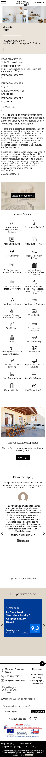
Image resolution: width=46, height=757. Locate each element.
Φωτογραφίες (37, 680)
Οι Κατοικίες (37, 674)
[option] (23, 437)
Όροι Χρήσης (30, 746)
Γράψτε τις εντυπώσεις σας (23, 578)
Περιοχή (37, 677)
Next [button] (44, 533)
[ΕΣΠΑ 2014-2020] (23, 730)
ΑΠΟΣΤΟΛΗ (38, 712)
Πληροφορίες (7, 743)
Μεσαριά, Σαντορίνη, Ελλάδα (15, 670)
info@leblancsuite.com (15, 680)
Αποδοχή (29, 755)
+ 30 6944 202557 (13, 676)
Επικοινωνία (37, 683)
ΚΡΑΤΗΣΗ (39, 2)
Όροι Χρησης (11, 711)
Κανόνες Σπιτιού (24, 743)
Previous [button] (2, 533)
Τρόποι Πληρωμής (12, 746)
